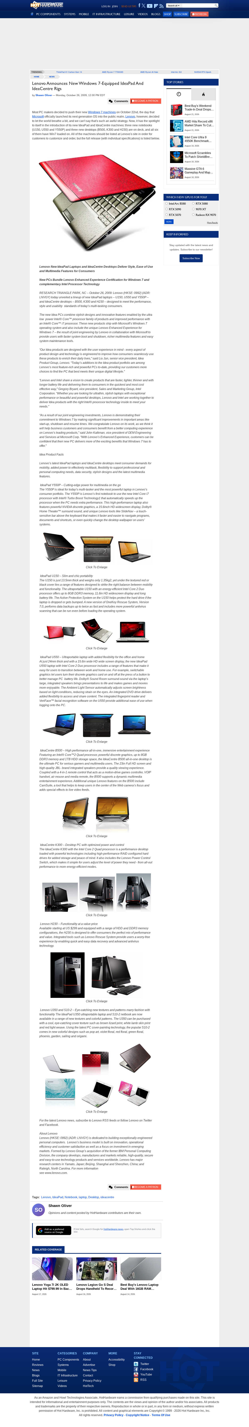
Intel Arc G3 (176, 71)
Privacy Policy (92, 1380)
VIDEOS (143, 14)
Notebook (71, 1197)
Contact (88, 1375)
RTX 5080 (201, 203)
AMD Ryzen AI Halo (149, 71)
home (36, 77)
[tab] (178, 94)
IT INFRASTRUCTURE (106, 14)
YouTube (146, 1374)
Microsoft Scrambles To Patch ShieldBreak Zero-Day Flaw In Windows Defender (199, 155)
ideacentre (107, 1197)
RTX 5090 (174, 209)
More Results (212, 222)
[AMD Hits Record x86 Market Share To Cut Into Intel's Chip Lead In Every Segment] (176, 125)
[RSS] (161, 6)
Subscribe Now (191, 258)
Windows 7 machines (102, 112)
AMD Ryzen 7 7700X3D (112, 71)
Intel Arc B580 (177, 203)
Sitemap (37, 1386)
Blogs (36, 1375)
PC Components (68, 1359)
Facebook (146, 1369)
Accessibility (116, 1359)
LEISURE (129, 14)
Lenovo (130, 116)
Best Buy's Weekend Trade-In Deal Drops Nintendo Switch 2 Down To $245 (198, 108)
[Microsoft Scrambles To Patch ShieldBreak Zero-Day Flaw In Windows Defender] (176, 157)
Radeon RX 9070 (205, 215)
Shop (167, 14)
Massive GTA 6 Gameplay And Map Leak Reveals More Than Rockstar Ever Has (197, 171)
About (87, 1359)
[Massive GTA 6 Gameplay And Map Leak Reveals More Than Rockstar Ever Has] (176, 173)
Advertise (89, 1364)
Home (36, 1359)
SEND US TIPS (128, 6)
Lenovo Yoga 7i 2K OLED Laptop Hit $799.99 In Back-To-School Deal (52, 1287)
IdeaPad (57, 1197)
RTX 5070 (174, 215)
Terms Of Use (161, 1415)
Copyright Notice (137, 1415)
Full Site (37, 1380)
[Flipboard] (156, 6)
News (52, 77)
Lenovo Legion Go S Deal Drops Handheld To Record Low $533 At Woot (95, 1287)
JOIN (115, 6)
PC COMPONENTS (48, 14)
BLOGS (155, 14)
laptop (83, 1197)
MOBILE (84, 14)
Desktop (93, 1197)
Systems (63, 1364)
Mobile (62, 1370)
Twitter (144, 1363)
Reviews (37, 1364)
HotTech (88, 1386)
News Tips (90, 1370)
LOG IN (106, 6)
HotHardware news (113, 1229)
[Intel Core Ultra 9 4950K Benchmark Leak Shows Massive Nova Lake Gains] (176, 141)
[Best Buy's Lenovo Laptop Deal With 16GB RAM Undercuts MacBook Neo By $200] (140, 1268)
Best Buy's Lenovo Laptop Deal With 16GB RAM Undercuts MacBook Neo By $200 (140, 1287)
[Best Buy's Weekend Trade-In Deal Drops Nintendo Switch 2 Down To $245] (176, 110)
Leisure (62, 1380)
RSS (143, 1379)
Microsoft (38, 116)
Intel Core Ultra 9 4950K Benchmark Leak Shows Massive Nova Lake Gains (198, 139)
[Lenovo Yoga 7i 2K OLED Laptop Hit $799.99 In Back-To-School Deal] (52, 1268)
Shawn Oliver (60, 1206)
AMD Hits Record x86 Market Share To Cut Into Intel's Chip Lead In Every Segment (199, 123)
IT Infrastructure (68, 1375)
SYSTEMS (69, 14)
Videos (62, 1386)
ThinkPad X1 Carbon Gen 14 (69, 71)
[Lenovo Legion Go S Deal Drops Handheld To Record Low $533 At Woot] (96, 1268)
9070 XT (200, 209)
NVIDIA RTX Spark (202, 71)
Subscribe (181, 14)
